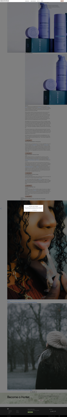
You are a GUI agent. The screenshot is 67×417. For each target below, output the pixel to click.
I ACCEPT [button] (31, 210)
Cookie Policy (40, 208)
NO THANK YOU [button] (35, 210)
